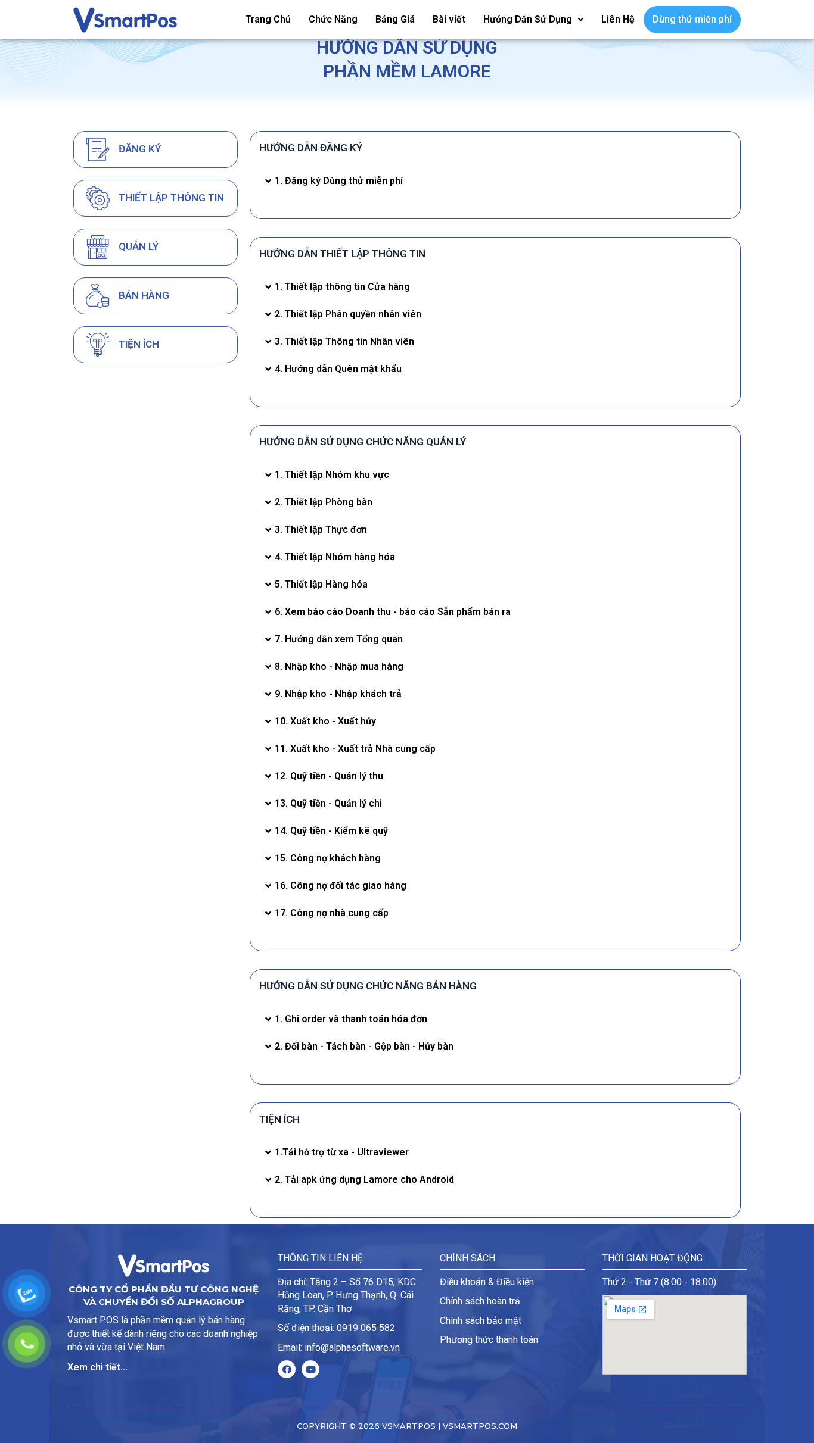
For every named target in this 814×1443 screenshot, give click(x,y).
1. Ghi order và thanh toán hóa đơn (351, 1019)
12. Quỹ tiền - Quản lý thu (329, 776)
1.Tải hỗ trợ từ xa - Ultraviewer (342, 1152)
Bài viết (449, 19)
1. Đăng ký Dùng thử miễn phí (339, 180)
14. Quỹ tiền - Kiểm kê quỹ (331, 830)
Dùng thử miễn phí (692, 19)
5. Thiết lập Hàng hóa (321, 584)
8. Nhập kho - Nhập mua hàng (339, 666)
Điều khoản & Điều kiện (487, 1282)
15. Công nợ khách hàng (328, 858)
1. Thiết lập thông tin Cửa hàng (342, 286)
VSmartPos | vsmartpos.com (448, 1425)
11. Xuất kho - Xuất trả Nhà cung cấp (355, 748)
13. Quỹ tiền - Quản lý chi (328, 803)
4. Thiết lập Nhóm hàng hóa (335, 557)
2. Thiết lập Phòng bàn (323, 502)
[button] (495, 181)
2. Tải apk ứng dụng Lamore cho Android (364, 1179)
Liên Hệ (618, 19)
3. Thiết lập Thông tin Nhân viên (344, 341)
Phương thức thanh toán (489, 1339)
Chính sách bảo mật (480, 1320)
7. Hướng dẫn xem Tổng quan (339, 639)
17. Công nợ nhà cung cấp (332, 913)
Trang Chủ (268, 19)
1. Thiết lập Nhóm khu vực (332, 474)
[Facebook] (287, 1369)
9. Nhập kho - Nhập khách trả (338, 693)
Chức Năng (333, 19)
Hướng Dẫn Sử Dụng (527, 19)
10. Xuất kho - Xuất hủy (325, 721)
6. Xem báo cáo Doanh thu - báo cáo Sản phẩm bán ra (393, 611)
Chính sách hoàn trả (480, 1301)
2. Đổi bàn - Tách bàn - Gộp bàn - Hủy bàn (364, 1046)
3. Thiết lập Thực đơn (321, 529)
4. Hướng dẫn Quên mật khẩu (338, 368)
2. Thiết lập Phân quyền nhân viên (348, 314)
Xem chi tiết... (97, 1367)
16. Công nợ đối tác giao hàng (340, 885)
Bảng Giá (395, 19)
